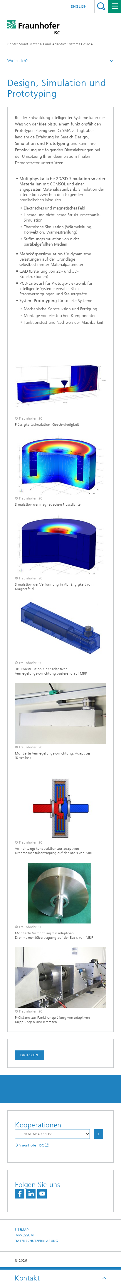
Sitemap (21, 1230)
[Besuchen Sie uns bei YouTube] (42, 1193)
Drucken (29, 1055)
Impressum (24, 1235)
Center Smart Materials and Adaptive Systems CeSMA (50, 44)
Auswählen (98, 1134)
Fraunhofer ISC (31, 1145)
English (79, 6)
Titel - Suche (101, 6)
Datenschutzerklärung (36, 1241)
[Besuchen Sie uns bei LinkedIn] (31, 1193)
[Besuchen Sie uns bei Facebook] (19, 1193)
